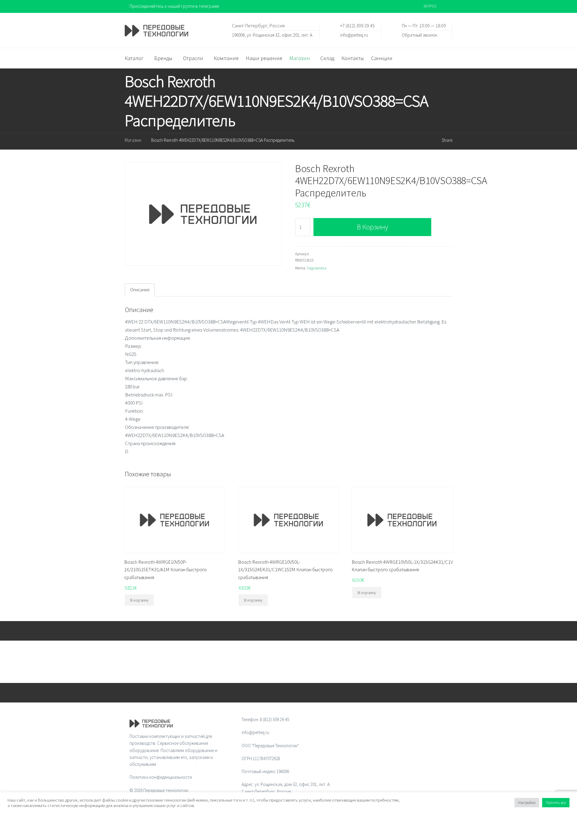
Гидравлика (316, 268)
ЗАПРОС (430, 6)
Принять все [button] (556, 802)
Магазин (133, 140)
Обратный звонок (419, 35)
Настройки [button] (527, 802)
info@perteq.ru (354, 35)
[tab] (140, 289)
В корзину (372, 227)
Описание (139, 290)
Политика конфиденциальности (161, 777)
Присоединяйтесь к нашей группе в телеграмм (174, 6)
